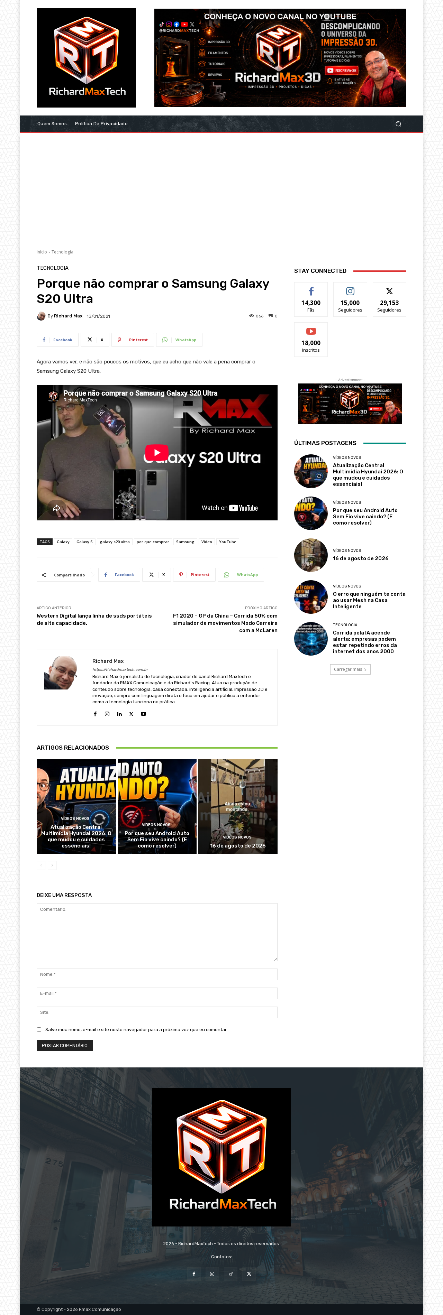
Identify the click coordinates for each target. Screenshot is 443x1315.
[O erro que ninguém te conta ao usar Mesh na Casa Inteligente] (311, 597)
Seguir (350, 287)
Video (206, 541)
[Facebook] (95, 712)
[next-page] (52, 865)
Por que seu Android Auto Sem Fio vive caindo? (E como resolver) (157, 839)
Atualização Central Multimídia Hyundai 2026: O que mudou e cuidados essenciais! (76, 836)
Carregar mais (348, 669)
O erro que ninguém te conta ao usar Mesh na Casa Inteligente (369, 600)
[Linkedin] (119, 712)
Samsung (185, 541)
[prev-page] (41, 865)
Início (42, 252)
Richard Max (68, 316)
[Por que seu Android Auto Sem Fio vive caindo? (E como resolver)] (157, 806)
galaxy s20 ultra (115, 541)
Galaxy (63, 541)
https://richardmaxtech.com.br (120, 670)
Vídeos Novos (75, 819)
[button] (398, 124)
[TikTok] (230, 1274)
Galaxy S (84, 541)
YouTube (227, 541)
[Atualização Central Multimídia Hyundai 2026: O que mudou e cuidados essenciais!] (76, 806)
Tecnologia (62, 252)
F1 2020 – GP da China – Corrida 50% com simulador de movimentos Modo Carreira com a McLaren (225, 623)
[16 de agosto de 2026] (238, 806)
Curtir (311, 287)
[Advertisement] (221, 188)
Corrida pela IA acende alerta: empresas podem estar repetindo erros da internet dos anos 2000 (365, 642)
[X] (131, 712)
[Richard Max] (42, 316)
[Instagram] (107, 712)
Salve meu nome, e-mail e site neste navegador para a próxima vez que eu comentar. (136, 1029)
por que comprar (153, 541)
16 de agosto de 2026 (238, 846)
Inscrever (311, 327)
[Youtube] (143, 712)
